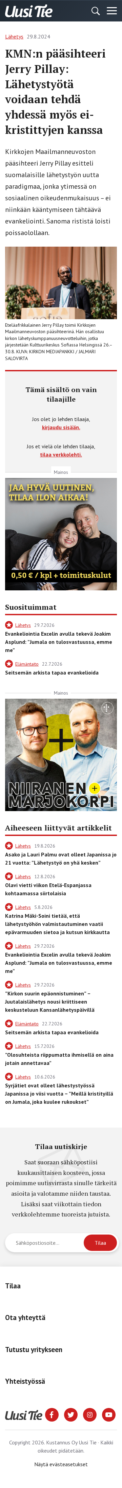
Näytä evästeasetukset (61, 1464)
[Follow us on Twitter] (71, 1414)
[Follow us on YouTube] (109, 1414)
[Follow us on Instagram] (90, 1414)
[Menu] (112, 10)
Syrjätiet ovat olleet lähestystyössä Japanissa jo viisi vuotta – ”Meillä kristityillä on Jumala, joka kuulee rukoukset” (59, 1093)
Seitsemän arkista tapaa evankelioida (52, 672)
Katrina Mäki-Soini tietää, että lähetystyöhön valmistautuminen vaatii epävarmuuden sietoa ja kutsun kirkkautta (57, 923)
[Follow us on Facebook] (52, 1414)
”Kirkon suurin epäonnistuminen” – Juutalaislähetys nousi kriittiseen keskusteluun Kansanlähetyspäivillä (50, 1001)
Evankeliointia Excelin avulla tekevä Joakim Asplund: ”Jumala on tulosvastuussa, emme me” (58, 641)
